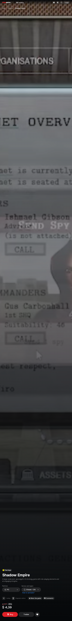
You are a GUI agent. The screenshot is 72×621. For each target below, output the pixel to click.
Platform (5, 586)
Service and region (27, 586)
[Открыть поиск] (61, 2)
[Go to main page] (6, 3)
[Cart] (57, 2)
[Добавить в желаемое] (37, 614)
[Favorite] (53, 2)
